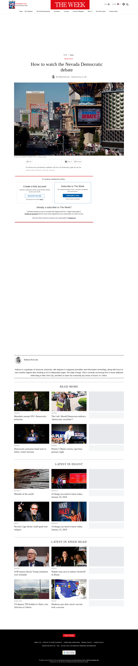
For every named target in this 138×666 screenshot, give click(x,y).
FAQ (58, 646)
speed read (68, 59)
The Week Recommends (43, 11)
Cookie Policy (99, 642)
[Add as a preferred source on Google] (69, 652)
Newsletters (57, 11)
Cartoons (66, 11)
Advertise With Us (48, 646)
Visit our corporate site (93, 660)
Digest (72, 55)
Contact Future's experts (52, 642)
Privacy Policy (86, 642)
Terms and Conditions (72, 642)
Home (65, 55)
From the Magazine (78, 11)
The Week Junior (101, 11)
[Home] (21, 11)
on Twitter (103, 376)
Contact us (72, 218)
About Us (37, 642)
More (89, 11)
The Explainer (29, 11)
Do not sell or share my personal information (78, 646)
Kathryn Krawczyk (64, 77)
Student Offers (113, 11)
